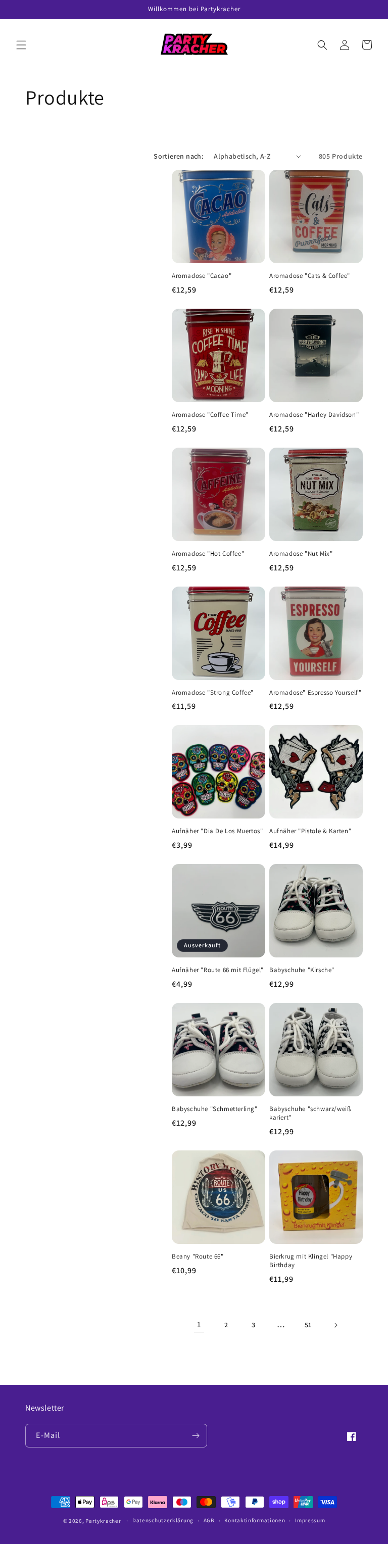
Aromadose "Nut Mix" (300, 554)
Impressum (310, 1520)
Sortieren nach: (179, 156)
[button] (21, 45)
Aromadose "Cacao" (201, 276)
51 (308, 1324)
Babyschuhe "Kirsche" (301, 970)
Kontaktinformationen (254, 1520)
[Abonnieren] (195, 1435)
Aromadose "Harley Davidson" (314, 415)
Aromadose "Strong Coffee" (213, 693)
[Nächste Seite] (335, 1325)
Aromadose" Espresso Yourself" (315, 693)
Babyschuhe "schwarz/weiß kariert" (310, 1113)
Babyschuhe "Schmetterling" (215, 1109)
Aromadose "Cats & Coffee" (309, 276)
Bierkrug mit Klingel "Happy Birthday (310, 1260)
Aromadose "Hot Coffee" (208, 554)
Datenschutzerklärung (162, 1520)
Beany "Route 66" (198, 1256)
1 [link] (199, 1324)
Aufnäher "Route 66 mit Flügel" (218, 970)
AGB (209, 1520)
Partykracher (103, 1520)
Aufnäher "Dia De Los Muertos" (217, 831)
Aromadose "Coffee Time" (210, 415)
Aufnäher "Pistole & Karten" (310, 831)
